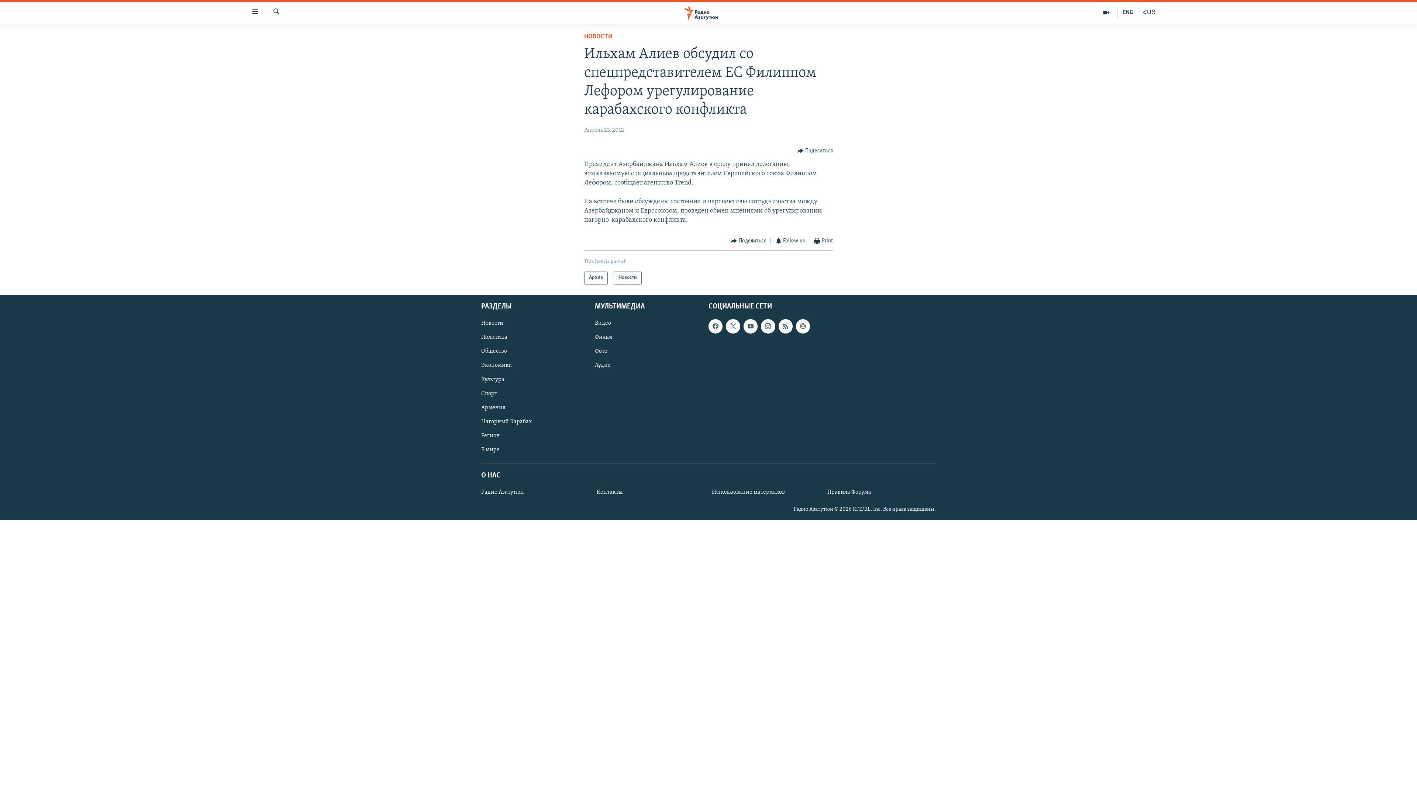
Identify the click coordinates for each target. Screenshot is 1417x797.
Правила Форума (849, 492)
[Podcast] (803, 326)
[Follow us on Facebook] (715, 326)
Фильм (603, 337)
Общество (494, 351)
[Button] (815, 151)
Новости (598, 37)
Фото (601, 351)
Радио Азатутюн (502, 492)
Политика (494, 337)
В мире (490, 450)
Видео (603, 323)
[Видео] (1106, 12)
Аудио (603, 365)
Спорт (489, 393)
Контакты (610, 492)
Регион (490, 436)
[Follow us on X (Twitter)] (733, 326)
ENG (1128, 12)
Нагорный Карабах (506, 422)
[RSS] (786, 326)
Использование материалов (748, 492)
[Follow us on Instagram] (768, 326)
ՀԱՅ (1149, 12)
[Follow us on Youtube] (751, 326)
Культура (492, 379)
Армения (493, 407)
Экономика (496, 365)
